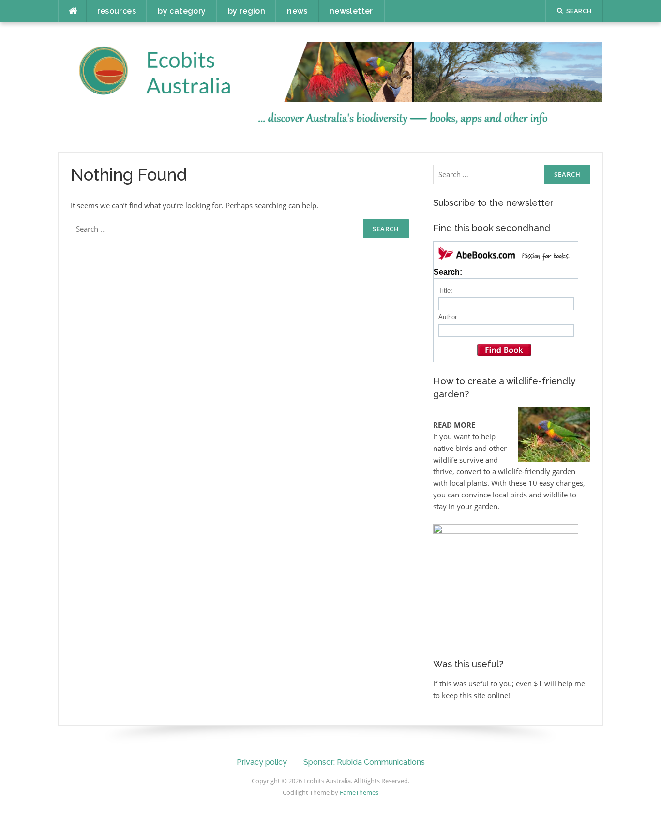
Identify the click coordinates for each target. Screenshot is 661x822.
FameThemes (359, 792)
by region (247, 11)
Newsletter (351, 11)
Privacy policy (262, 762)
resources (116, 11)
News (297, 11)
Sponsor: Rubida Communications (364, 762)
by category (182, 11)
